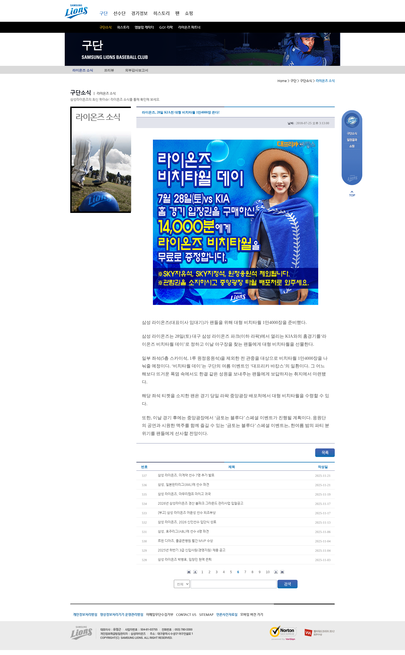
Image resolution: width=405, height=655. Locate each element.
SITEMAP (206, 614)
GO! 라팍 (166, 27)
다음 (276, 572)
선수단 (119, 13)
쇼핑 (189, 13)
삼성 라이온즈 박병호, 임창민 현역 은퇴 (185, 559)
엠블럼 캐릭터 (144, 27)
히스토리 (123, 27)
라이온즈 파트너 (189, 27)
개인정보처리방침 (85, 614)
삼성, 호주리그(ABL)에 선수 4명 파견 (183, 531)
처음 (189, 572)
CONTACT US (186, 614)
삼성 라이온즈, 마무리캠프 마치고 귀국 (184, 494)
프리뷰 (109, 70)
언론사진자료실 (226, 614)
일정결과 (352, 140)
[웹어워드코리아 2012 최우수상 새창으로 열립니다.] (320, 628)
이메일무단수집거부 (159, 614)
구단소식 (105, 27)
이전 (195, 572)
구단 (103, 13)
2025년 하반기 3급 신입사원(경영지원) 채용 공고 (191, 550)
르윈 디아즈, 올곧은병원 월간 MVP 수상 (185, 541)
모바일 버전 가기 (251, 614)
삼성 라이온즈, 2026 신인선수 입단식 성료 (187, 522)
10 (268, 572)
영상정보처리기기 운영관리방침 (121, 614)
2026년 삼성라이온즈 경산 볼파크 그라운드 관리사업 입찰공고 (200, 503)
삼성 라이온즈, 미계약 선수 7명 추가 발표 (186, 475)
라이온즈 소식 (82, 70)
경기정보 (139, 13)
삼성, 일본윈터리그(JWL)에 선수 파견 (183, 484)
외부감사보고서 (136, 70)
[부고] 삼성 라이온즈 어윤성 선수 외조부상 (187, 513)
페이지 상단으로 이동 (352, 193)
